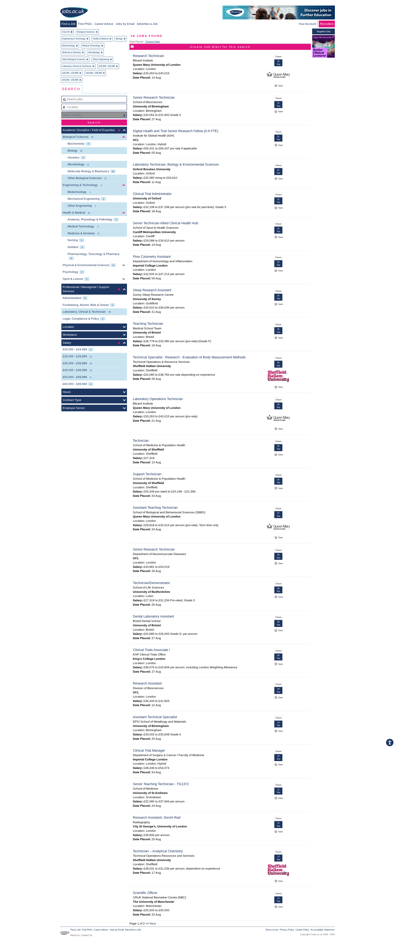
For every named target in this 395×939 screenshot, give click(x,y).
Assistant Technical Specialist (155, 717)
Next (153, 923)
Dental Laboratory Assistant (153, 616)
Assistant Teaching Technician (155, 507)
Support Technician (147, 474)
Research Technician (148, 56)
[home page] (74, 13)
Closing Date (153, 41)
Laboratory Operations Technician (158, 399)
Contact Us (86, 935)
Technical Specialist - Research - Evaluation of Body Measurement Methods (189, 357)
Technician (141, 440)
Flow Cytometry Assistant (152, 257)
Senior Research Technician (154, 97)
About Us (75, 935)
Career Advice (103, 23)
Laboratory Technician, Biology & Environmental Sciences (176, 164)
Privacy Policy (287, 929)
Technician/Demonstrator (151, 583)
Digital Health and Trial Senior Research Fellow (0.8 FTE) (175, 131)
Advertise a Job (147, 23)
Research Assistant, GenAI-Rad (156, 817)
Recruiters (327, 23)
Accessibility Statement (322, 929)
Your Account (307, 23)
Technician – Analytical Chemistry (158, 851)
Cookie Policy (302, 929)
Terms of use (272, 929)
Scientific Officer (145, 893)
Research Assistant (147, 683)
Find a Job (68, 23)
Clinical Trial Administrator (152, 194)
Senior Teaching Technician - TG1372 (161, 784)
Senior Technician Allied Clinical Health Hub (165, 223)
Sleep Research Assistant (152, 290)
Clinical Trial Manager (149, 750)
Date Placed (136, 41)
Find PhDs (85, 23)
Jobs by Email (125, 23)
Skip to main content (14, 3)
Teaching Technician (148, 324)
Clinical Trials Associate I (151, 650)
